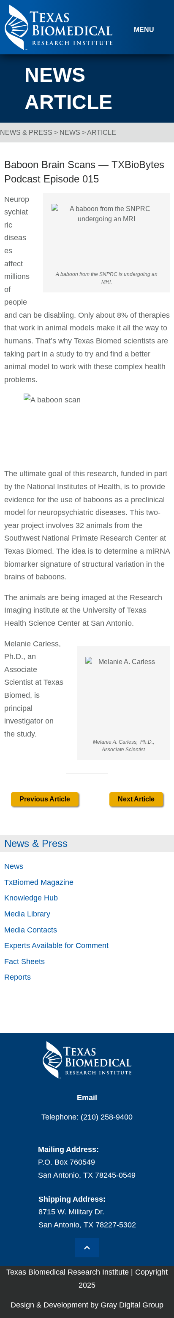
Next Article (136, 799)
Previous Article (44, 799)
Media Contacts (30, 930)
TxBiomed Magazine (38, 882)
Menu (144, 29)
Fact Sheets (24, 961)
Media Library (27, 914)
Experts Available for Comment (56, 945)
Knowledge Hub (31, 898)
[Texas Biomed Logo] (87, 1060)
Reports (17, 977)
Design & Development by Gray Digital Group (87, 1305)
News (70, 132)
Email (87, 1097)
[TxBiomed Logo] (58, 47)
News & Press (26, 132)
